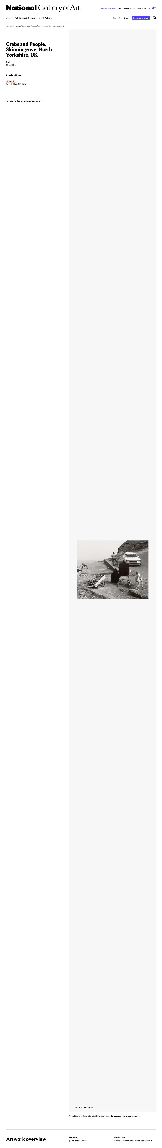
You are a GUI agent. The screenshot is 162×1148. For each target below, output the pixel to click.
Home (8, 26)
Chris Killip (11, 81)
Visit (8, 17)
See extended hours (126, 8)
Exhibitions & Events (25, 17)
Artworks (17, 26)
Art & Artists (45, 17)
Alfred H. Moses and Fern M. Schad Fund (133, 1140)
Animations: (144, 8)
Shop (126, 18)
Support (116, 18)
